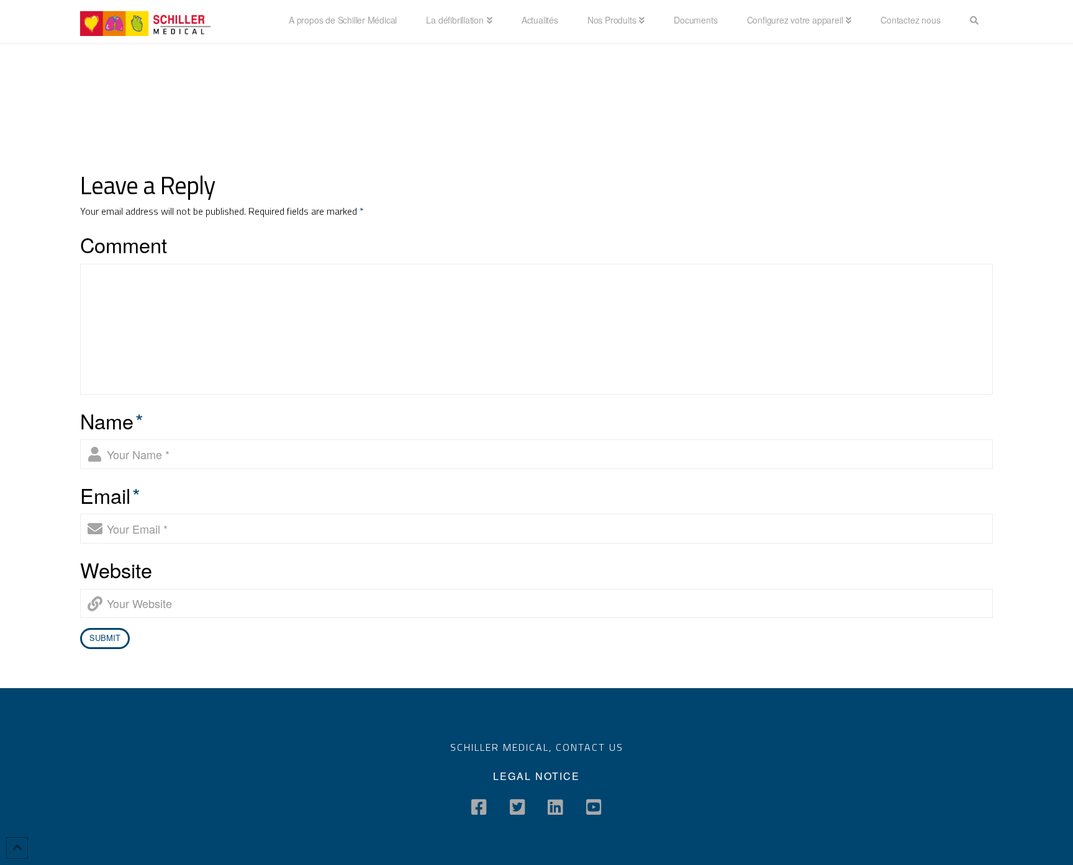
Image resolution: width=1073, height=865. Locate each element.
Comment (123, 244)
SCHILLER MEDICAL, (503, 747)
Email (110, 495)
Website (116, 569)
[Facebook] (479, 807)
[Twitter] (517, 807)
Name (111, 420)
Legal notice (536, 776)
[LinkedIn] (555, 807)
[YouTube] (594, 807)
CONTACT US (589, 747)
